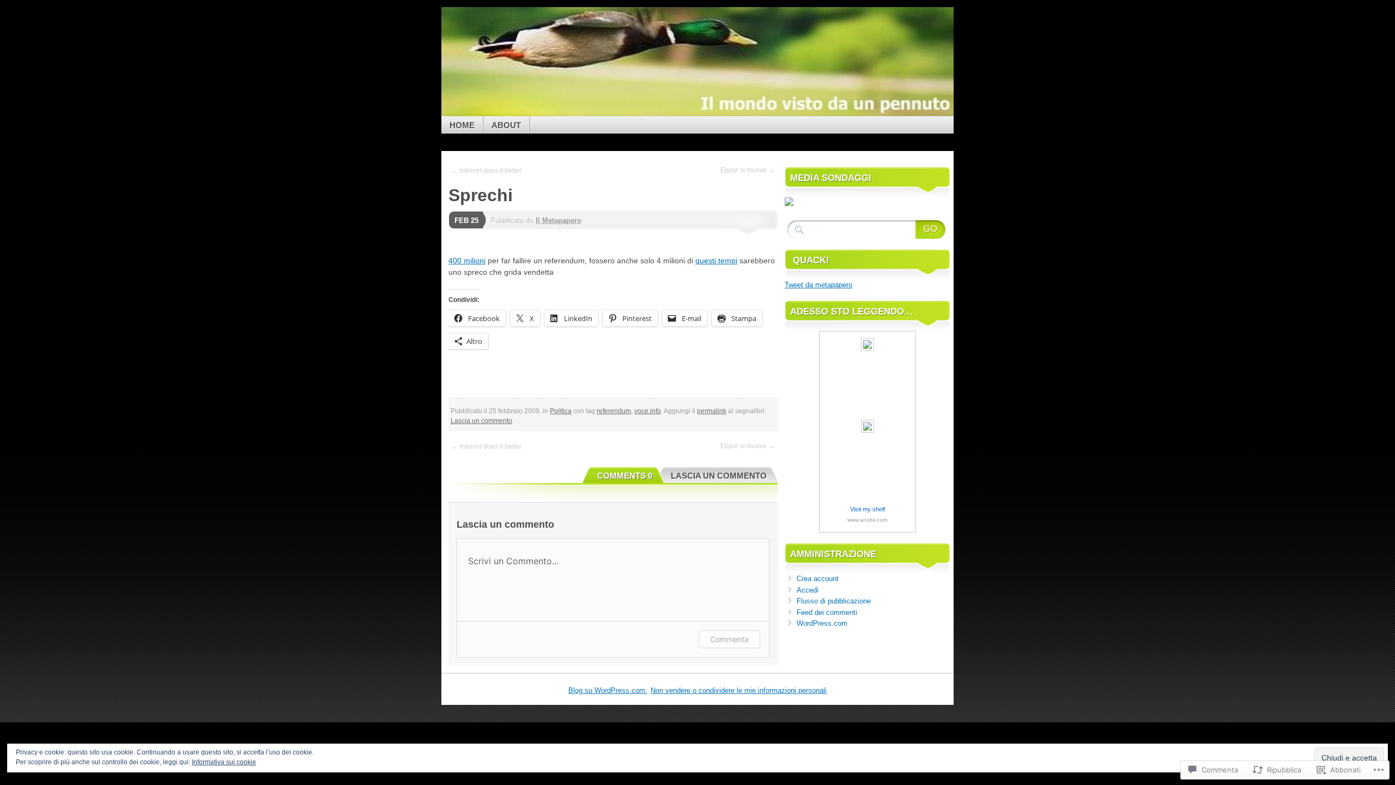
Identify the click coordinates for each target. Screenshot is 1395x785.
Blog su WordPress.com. (607, 690)
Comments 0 (624, 475)
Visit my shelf (867, 509)
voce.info (647, 411)
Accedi (807, 590)
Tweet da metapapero (818, 285)
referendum (614, 411)
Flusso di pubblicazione (834, 601)
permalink (711, 411)
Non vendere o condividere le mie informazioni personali (739, 690)
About (506, 125)
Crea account (818, 579)
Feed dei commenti (827, 612)
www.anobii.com (867, 520)
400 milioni (467, 260)
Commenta (729, 639)
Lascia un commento (481, 421)
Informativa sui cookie (224, 762)
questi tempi (716, 260)
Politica (561, 411)
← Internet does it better (486, 170)
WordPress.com (822, 623)
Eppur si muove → (747, 170)
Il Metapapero (558, 220)
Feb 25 (466, 220)
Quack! (811, 260)
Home (462, 125)
